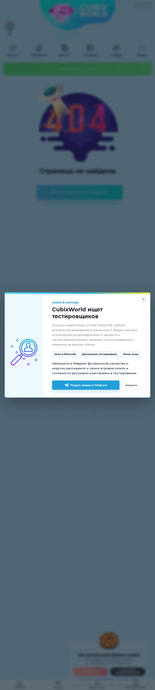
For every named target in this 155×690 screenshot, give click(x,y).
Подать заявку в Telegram (88, 385)
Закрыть (131, 385)
